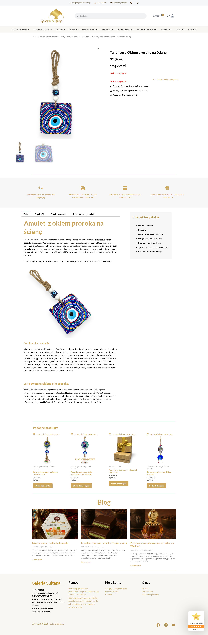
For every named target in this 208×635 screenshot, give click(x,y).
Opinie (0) (39, 214)
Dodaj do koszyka (42, 486)
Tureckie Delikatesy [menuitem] (19, 29)
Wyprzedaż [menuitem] (192, 29)
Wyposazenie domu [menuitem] (41, 29)
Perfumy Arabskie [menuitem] (89, 29)
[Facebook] (158, 625)
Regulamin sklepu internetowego (83, 591)
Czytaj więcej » (37, 559)
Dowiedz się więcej (81, 486)
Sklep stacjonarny (150, 594)
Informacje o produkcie (84, 214)
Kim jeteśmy (147, 591)
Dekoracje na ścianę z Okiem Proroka (82, 37)
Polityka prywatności (78, 588)
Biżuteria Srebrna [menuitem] (124, 29)
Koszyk (108, 594)
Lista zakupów (111, 591)
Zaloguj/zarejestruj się (116, 588)
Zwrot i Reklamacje (77, 594)
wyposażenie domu (55, 37)
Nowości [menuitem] (180, 29)
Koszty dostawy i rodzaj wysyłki (83, 601)
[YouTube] (173, 625)
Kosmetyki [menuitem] (106, 29)
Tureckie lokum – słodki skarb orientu (50, 543)
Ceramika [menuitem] (73, 29)
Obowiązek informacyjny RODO (83, 598)
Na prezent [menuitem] (166, 29)
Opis (26, 214)
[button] (28, 29)
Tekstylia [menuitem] (59, 29)
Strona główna (39, 37)
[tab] (25, 214)
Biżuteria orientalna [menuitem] (146, 29)
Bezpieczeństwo (58, 214)
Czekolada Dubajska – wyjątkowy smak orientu (104, 543)
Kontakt (145, 588)
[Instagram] (166, 625)
